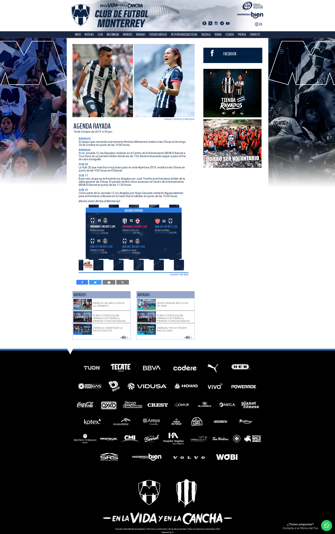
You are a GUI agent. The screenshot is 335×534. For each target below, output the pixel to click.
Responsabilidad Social (184, 34)
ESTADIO (229, 34)
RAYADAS (140, 34)
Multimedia (113, 34)
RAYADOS (127, 34)
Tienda (218, 34)
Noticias (89, 34)
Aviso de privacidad (177, 529)
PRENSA (242, 34)
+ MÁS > (124, 337)
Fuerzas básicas (158, 34)
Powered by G (167, 532)
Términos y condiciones (157, 529)
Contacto (255, 34)
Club (100, 34)
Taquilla (206, 34)
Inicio (78, 34)
